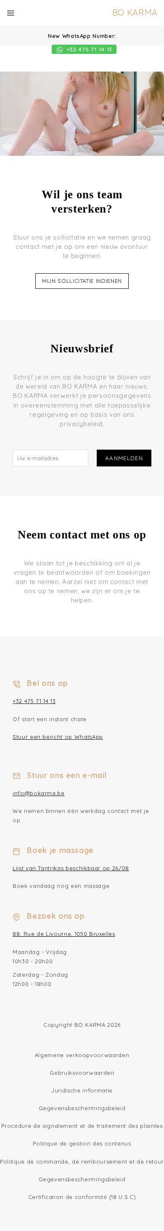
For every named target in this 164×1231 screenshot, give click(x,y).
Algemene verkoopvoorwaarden (82, 1055)
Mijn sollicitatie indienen (82, 280)
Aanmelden (124, 458)
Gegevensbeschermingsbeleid (82, 1108)
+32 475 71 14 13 (34, 701)
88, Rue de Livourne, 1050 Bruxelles (64, 933)
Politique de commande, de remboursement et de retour (82, 1161)
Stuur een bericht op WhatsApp (58, 736)
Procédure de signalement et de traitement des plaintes (81, 1125)
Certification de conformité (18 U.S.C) (82, 1197)
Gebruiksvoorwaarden (82, 1072)
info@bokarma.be (39, 793)
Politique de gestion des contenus (82, 1143)
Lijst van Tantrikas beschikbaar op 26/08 (71, 868)
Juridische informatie (82, 1090)
